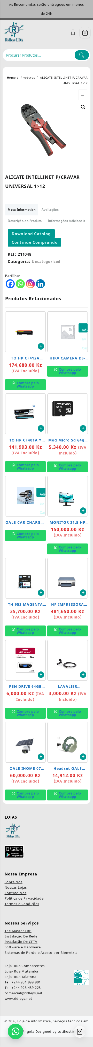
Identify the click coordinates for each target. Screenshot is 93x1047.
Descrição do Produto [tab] (25, 221)
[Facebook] (10, 283)
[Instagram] (30, 283)
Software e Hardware (23, 947)
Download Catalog (31, 233)
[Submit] (82, 55)
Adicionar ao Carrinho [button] (40, 346)
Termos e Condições (22, 903)
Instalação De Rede (21, 936)
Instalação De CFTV (21, 941)
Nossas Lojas (16, 887)
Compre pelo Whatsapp (27, 384)
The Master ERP (18, 930)
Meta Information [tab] (22, 209)
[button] (83, 107)
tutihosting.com (72, 1031)
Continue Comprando (34, 242)
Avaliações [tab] (50, 209)
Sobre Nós (13, 882)
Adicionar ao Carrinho (85, 330)
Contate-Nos (16, 892)
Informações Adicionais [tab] (66, 221)
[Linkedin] (40, 283)
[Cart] (85, 33)
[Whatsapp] (20, 283)
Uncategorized (46, 261)
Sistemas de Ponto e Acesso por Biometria (41, 952)
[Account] (73, 33)
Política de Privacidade (24, 898)
